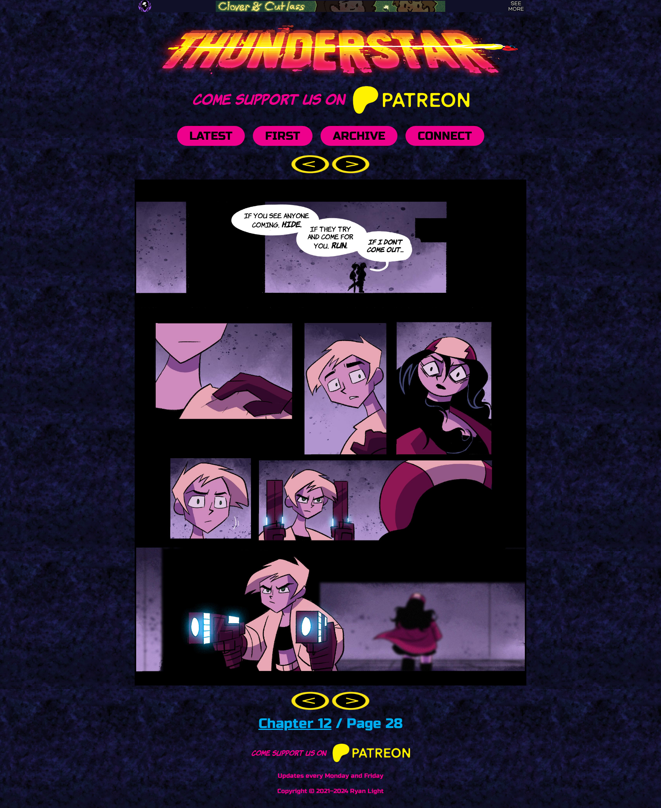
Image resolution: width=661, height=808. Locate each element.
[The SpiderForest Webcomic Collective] (144, 6)
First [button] (282, 136)
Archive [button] (359, 136)
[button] (311, 163)
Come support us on (270, 98)
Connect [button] (445, 136)
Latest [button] (211, 136)
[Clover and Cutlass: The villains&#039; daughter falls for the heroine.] (330, 6)
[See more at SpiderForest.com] (516, 6)
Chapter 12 (295, 723)
